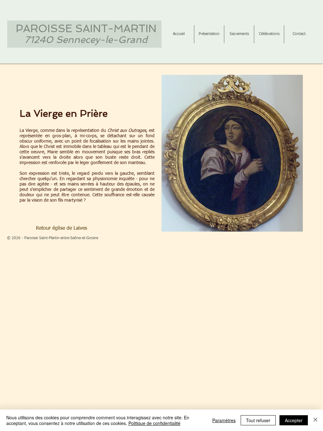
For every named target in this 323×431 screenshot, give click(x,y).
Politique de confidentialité (154, 423)
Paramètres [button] (224, 420)
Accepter (293, 420)
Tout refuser (258, 420)
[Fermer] (315, 420)
